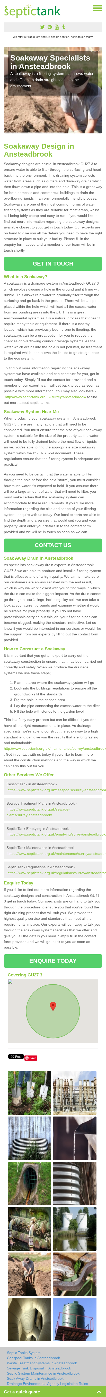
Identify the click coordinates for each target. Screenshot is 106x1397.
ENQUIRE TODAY (52, 961)
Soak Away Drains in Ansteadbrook (35, 1378)
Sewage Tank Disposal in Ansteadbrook (39, 1368)
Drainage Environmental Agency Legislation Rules (47, 1384)
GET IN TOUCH (53, 263)
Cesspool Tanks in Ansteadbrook (33, 1358)
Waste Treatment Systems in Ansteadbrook (42, 1363)
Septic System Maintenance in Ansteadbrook (43, 1373)
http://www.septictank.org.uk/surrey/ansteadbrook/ (45, 397)
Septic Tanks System (24, 1353)
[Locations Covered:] (6, 8)
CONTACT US (53, 545)
